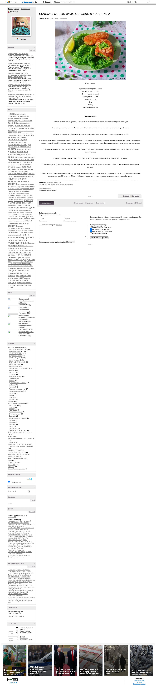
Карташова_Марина (15, 587)
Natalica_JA (12, 529)
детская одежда (13, 147)
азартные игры (15, 116)
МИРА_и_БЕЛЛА (24, 545)
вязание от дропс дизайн (17, 137)
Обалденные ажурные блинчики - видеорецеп (27, 317)
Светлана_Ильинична (15, 553)
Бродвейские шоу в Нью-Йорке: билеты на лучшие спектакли (19, 85)
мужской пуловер (23, 212)
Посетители (24, 638)
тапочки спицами (20, 266)
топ (28, 266)
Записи (10, 9)
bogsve (26, 523)
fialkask (24, 524)
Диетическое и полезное (17, 383)
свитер (11, 252)
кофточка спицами (26, 186)
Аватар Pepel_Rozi (21, 26)
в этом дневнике (15, 482)
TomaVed (23, 575)
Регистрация (28, 2)
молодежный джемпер (24, 210)
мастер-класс (28, 201)
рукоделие (13, 248)
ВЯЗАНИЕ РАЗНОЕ (15, 354)
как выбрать (19, 176)
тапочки (11, 266)
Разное (11, 370)
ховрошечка (19, 557)
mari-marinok (26, 578)
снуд (22, 260)
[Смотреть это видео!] (13, 301)
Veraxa (28, 575)
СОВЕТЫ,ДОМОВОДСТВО (17, 430)
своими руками (16, 257)
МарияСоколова (13, 592)
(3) (30, 321)
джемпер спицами (18, 151)
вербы (32, 597)
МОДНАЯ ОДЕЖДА (14, 450)
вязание (12, 123)
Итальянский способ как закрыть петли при (26, 301)
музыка (30, 212)
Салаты (12, 374)
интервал (27, 599)
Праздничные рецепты (17, 389)
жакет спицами (26, 159)
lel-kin (18, 526)
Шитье (11, 408)
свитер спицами (23, 252)
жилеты (23, 165)
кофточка (12, 186)
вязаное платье (21, 145)
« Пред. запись (78, 203)
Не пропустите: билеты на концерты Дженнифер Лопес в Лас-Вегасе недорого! (21, 96)
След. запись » (101, 203)
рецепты (19, 245)
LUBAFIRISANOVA (14, 528)
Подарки (12, 420)
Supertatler (11, 531)
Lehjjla (29, 571)
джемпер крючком (24, 149)
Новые (138, 203)
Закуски (11, 372)
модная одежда (20, 208)
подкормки (20, 226)
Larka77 (23, 571)
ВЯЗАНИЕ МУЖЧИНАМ (17, 362)
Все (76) (32, 50)
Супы (11, 395)
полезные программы (14, 230)
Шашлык (12, 397)
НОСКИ (11, 114)
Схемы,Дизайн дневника (16, 469)
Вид (131, 2)
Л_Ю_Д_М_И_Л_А (25, 541)
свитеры (11, 255)
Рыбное (12, 385)
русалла (29, 552)
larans (14, 526)
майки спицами (18, 201)
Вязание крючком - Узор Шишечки (26, 333)
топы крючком (25, 268)
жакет (16, 159)
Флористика (13, 428)
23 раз (49, 188)
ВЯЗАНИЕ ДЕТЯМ (15, 358)
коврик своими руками (27, 184)
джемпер (13, 149)
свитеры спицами (23, 255)
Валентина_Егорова (15, 583)
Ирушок (10, 538)
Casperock (11, 524)
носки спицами (21, 216)
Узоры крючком (14, 364)
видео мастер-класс (23, 121)
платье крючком (15, 223)
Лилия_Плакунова (14, 589)
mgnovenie (30, 528)
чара (9, 602)
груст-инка (11, 599)
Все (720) (32, 512)
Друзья (16, 9)
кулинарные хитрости (22, 193)
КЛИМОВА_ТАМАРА (21, 538)
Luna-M (23, 528)
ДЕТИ (10, 460)
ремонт (11, 246)
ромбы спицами (28, 245)
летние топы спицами (15, 199)
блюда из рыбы (66, 184)
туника (20, 270)
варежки (17, 118)
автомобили (21, 114)
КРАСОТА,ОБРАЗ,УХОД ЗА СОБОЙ (20, 433)
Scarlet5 (25, 529)
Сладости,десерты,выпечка (18, 368)
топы (18, 268)
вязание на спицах (23, 135)
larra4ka (11, 578)
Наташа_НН (24, 592)
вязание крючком (17, 128)
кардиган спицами (17, 179)
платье (28, 221)
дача (29, 145)
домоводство (24, 157)
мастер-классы (14, 205)
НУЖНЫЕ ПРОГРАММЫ (16, 458)
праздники (25, 235)
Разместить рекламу (139, 684)
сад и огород (23, 248)
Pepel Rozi (9, 12)
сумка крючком (27, 262)
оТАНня (11, 547)
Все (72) (32, 295)
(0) (32, 55)
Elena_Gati (11, 570)
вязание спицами (17, 139)
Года (30, 535)
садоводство (11, 250)
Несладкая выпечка (16, 391)
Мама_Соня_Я (13, 545)
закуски (18, 167)
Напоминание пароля (69, 221)
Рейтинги (47, 2)
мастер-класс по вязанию (20, 203)
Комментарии (25, 9)
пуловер (19, 237)
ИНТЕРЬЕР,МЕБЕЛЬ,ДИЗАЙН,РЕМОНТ (21, 438)
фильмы (11, 278)
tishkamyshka (23, 580)
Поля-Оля (19, 548)
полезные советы (17, 232)
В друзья (23, 39)
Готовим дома (13, 366)
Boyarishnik (23, 515)
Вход (36, 2)
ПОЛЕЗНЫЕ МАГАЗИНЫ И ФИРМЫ (20, 446)
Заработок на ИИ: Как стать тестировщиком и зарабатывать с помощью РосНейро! (20, 75)
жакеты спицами (23, 162)
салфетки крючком (27, 250)
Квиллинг (12, 424)
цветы (17, 278)
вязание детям (22, 125)
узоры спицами (23, 275)
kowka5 (23, 577)
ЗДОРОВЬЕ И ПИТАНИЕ (16, 403)
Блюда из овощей (15, 376)
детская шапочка (25, 147)
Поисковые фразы (26, 639)
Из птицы (12, 379)
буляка (17, 535)
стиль (10, 503)
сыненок (26, 555)
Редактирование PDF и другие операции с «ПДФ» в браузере (19, 64)
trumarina (31, 580)
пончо (28, 232)
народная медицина (16, 214)
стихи (10, 262)
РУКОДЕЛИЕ (12, 406)
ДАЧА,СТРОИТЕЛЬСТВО (16, 452)
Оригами (12, 422)
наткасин (11, 601)
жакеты (11, 162)
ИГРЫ (10, 436)
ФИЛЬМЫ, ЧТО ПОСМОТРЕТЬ (18, 444)
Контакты (139, 682)
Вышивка (12, 416)
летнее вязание (14, 195)
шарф (18, 285)
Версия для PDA (139, 680)
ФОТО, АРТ (11, 465)
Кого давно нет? (13, 521)
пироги (17, 221)
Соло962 (27, 597)
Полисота (28, 547)
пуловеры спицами (18, 242)
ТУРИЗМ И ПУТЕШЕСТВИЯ (17, 454)
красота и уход (27, 189)
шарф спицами (25, 285)
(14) (31, 329)
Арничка (19, 533)
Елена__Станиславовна (16, 536)
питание (22, 221)
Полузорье (12, 548)
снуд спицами (29, 260)
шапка (18, 280)
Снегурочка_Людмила (15, 555)
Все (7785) (31, 566)
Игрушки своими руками (17, 418)
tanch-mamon (26, 531)
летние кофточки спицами (24, 197)
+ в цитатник (63, 18)
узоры (19, 273)
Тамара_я (11, 557)
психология (11, 237)
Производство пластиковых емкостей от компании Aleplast (19, 54)
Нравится (126, 196)
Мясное (12, 381)
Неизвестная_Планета (16, 616)
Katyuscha (26, 570)
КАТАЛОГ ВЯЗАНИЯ (15, 347)
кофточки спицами (14, 189)
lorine (22, 526)
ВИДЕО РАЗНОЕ (13, 456)
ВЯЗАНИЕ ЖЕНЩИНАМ (17, 350)
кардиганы (13, 181)
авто (16, 114)
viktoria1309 (12, 533)
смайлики (59, 225)
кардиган (28, 176)
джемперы (13, 154)
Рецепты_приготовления (16, 552)
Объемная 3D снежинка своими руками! (25, 325)
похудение (16, 235)
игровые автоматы (17, 169)
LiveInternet (11, 2)
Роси (26, 594)
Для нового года (14, 414)
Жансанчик (29, 536)
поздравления (25, 228)
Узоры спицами (14, 360)
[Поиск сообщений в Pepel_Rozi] (29, 479)
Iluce (9, 526)
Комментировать (46, 203)
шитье (10, 287)
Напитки (12, 393)
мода (22, 205)
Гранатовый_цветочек (16, 585)
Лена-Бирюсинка (14, 543)
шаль (22, 278)
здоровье (26, 167)
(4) (30, 305)
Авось (58, 2)
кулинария (14, 191)
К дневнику (89, 203)
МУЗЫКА (11, 467)
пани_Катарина (19, 547)
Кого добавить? (25, 521)
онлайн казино (27, 218)
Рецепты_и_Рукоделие (16, 550)
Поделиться (135, 196)
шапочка (20, 283)
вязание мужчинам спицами (26, 130)
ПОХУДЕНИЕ (12, 463)
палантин (11, 221)
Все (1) (32, 500)
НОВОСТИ (11, 442)
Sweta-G (18, 531)
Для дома (12, 410)
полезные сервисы (27, 230)
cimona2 (18, 524)
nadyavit (16, 580)
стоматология (17, 261)
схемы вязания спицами (21, 264)
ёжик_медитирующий (15, 582)
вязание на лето (15, 133)
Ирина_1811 (28, 585)
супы (9, 264)
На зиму (12, 387)
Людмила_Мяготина (27, 543)
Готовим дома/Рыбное (53, 182)
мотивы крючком (13, 212)
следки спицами (14, 260)
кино (18, 184)
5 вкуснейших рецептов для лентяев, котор (24, 309)
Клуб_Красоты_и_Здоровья (17, 540)
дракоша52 (12, 517)
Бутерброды (13, 399)
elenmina (17, 577)
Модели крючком (15, 356)
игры (17, 174)
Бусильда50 (24, 535)
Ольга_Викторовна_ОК (16, 594)
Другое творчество (15, 412)
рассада (31, 243)
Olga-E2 (19, 529)
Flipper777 (30, 524)
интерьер (24, 174)
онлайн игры (16, 218)
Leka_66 (11, 573)
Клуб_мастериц (13, 541)
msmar (10, 580)
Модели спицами (15, 352)
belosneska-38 (19, 523)
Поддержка (128, 2)
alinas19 (11, 523)
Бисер (11, 426)
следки (27, 257)
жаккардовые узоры (14, 164)
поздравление (14, 228)
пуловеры (23, 240)
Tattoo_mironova (13, 575)
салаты (18, 250)
